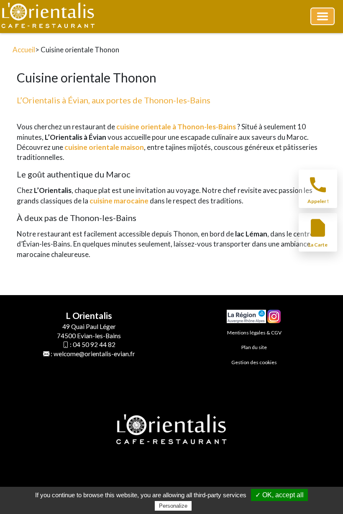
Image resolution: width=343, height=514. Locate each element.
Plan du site (254, 347)
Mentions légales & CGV (254, 332)
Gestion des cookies (254, 362)
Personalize (173, 506)
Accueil (24, 49)
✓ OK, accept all (279, 495)
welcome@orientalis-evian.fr (94, 353)
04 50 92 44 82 (94, 344)
